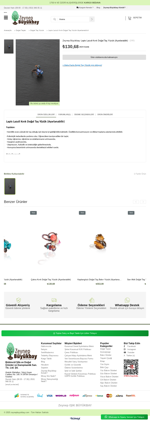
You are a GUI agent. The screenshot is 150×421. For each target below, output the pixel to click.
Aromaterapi (105, 352)
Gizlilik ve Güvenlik (73, 365)
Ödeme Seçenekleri (84, 115)
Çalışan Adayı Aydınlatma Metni (78, 355)
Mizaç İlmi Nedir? (48, 376)
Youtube (130, 352)
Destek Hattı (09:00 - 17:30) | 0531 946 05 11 (23, 8)
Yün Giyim (104, 364)
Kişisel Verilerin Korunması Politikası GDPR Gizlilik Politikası (80, 375)
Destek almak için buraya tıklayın (127, 308)
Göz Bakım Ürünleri (108, 373)
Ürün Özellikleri (46, 115)
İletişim (44, 349)
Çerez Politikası (71, 352)
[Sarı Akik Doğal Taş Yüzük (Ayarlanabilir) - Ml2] (125, 243)
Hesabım (45, 365)
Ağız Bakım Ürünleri (108, 383)
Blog (98, 8)
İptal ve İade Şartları (73, 371)
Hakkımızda (46, 346)
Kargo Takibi (46, 359)
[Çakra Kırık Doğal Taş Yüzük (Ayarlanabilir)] (27, 243)
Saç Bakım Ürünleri (108, 386)
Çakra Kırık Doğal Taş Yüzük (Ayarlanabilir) (27, 279)
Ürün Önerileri (105, 115)
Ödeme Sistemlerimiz (74, 368)
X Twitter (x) (129, 355)
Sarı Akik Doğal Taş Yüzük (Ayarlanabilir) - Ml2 (125, 279)
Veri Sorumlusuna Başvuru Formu (79, 359)
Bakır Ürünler (105, 355)
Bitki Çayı (104, 367)
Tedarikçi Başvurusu (49, 355)
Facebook (131, 346)
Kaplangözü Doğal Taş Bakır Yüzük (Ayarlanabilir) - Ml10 (76, 279)
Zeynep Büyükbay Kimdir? (114, 8)
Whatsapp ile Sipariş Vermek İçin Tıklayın (126, 417)
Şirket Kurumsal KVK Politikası (78, 349)
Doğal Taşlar (105, 349)
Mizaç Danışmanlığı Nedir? (49, 380)
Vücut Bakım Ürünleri (109, 377)
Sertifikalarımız (47, 352)
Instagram (131, 349)
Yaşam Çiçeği (106, 358)
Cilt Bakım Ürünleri (108, 380)
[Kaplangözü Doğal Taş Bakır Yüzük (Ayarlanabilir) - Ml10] (76, 243)
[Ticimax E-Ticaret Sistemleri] (75, 418)
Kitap (102, 361)
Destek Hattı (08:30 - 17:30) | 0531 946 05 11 (20, 380)
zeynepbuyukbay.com (20, 412)
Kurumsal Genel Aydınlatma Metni (79, 346)
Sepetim (44, 368)
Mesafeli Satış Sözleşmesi (76, 362)
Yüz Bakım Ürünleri (108, 370)
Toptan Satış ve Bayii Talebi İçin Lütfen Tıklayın (76, 333)
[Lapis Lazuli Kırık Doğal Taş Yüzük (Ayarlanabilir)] (10, 186)
